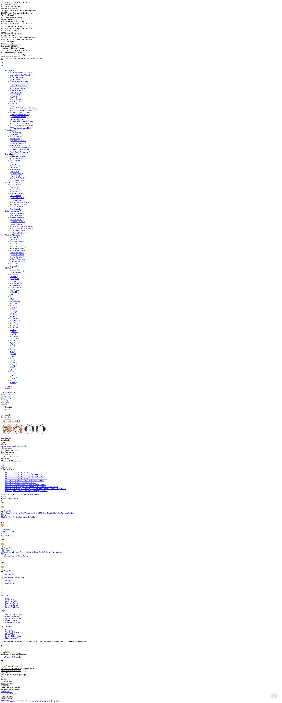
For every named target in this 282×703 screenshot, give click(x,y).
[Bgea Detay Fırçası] (8, 531)
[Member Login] (141, 63)
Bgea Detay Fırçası (7, 535)
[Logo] (21, 58)
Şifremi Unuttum (7, 683)
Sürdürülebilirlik (11, 601)
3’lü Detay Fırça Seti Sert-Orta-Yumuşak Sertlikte (18, 517)
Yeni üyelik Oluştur (12, 632)
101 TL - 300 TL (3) (11, 456)
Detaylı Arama (6, 467)
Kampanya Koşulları (12, 622)
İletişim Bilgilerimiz (12, 607)
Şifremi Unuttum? (11, 638)
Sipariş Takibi (10, 634)
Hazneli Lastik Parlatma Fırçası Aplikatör (15, 556)
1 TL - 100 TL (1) (10, 454)
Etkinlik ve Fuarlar (11, 603)
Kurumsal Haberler (12, 605)
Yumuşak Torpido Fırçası (9, 498)
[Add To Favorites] (141, 505)
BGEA (7, 388)
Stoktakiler (7, 415)
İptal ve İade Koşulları (13, 618)
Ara (3, 465)
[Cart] (141, 66)
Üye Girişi (9, 630)
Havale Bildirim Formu (13, 636)
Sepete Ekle (8, 511)
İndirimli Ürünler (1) (11, 450)
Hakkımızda (9, 599)
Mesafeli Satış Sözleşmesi (14, 614)
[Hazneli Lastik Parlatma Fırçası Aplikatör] (16, 552)
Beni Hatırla (8, 681)
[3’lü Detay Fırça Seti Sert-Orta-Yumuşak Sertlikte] (19, 513)
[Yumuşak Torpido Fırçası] (11, 494)
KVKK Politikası (11, 620)
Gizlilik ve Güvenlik (12, 616)
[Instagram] (2, 662)
